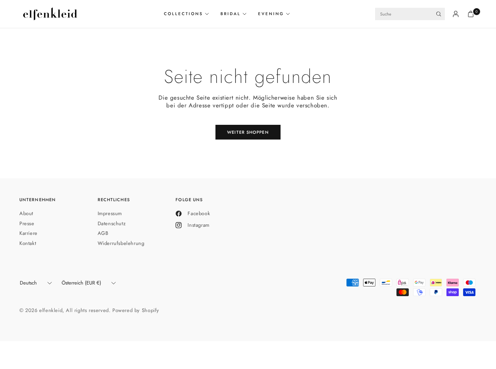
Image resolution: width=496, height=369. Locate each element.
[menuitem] (189, 14)
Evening (271, 14)
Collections (183, 14)
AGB (103, 233)
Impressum (110, 213)
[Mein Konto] (456, 14)
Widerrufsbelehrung (121, 243)
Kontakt (27, 243)
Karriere (28, 233)
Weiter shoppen (248, 132)
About (26, 213)
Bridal (230, 14)
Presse (26, 223)
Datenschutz (112, 223)
